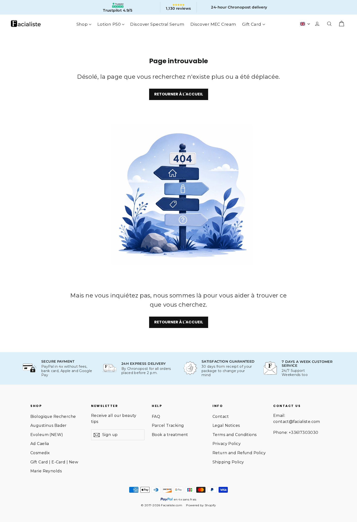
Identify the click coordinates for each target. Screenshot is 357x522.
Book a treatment (170, 434)
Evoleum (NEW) (46, 434)
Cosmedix (40, 453)
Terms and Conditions (234, 434)
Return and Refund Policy (239, 453)
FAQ (156, 416)
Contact (220, 416)
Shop (82, 24)
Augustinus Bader (48, 425)
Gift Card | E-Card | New (54, 462)
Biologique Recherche (53, 416)
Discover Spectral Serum (157, 24)
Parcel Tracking (168, 425)
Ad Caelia (39, 443)
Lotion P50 (109, 24)
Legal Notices (226, 425)
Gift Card (251, 24)
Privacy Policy (226, 443)
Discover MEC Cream (213, 24)
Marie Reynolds (46, 471)
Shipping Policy (228, 462)
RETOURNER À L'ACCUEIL (178, 94)
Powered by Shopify (201, 505)
